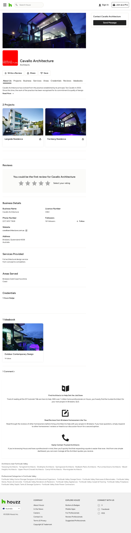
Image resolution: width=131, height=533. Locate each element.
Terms (36, 521)
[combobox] (29, 4)
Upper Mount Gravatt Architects (31, 469)
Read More (7, 93)
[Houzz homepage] (10, 5)
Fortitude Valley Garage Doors (69, 479)
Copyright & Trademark (43, 524)
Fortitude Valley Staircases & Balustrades (99, 479)
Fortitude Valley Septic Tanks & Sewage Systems (21, 484)
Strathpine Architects (45, 467)
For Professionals (72, 513)
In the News (38, 509)
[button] (5, 5)
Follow (81, 221)
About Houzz (39, 505)
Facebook (105, 509)
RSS (103, 513)
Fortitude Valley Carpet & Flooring (92, 482)
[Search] (16, 4)
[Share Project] (40, 139)
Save (46, 73)
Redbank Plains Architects (85, 467)
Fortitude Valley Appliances (67, 482)
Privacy (43, 521)
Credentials (56, 81)
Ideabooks (78, 81)
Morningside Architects (72, 469)
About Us (7, 81)
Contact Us (38, 517)
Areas (46, 81)
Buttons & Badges (73, 505)
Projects (17, 81)
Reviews (67, 81)
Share (32, 73)
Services (37, 81)
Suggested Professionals (75, 521)
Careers (37, 513)
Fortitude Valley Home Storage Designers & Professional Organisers (29, 479)
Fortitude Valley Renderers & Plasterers (39, 482)
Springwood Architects (65, 467)
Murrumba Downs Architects (109, 467)
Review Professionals (74, 517)
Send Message (110, 22)
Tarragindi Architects (27, 467)
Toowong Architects (10, 467)
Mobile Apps (70, 509)
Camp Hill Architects (53, 469)
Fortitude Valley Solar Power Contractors (58, 484)
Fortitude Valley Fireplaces (117, 482)
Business (27, 81)
